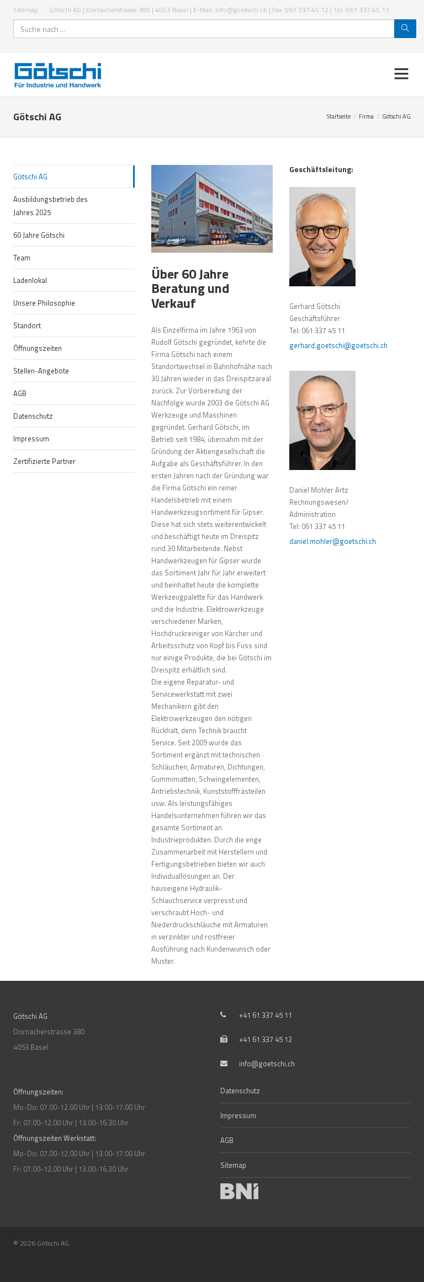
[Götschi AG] (60, 74)
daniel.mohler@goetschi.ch (332, 541)
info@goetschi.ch (267, 1063)
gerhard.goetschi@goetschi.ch (338, 345)
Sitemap (25, 9)
